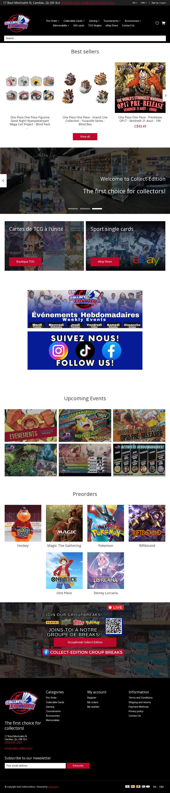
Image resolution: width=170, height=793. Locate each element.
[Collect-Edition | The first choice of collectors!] (20, 23)
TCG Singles (95, 25)
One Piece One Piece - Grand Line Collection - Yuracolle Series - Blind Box (85, 120)
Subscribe (78, 765)
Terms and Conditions (141, 697)
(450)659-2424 (70, 3)
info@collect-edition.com (98, 3)
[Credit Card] (127, 786)
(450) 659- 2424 (13, 742)
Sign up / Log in (159, 3)
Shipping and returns (140, 702)
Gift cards (78, 25)
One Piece (64, 593)
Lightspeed (53, 787)
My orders (92, 702)
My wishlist (93, 706)
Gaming (50, 706)
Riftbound (147, 545)
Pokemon (105, 545)
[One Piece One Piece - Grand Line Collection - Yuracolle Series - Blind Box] (85, 87)
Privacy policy (136, 711)
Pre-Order (51, 697)
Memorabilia (52, 720)
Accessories (53, 715)
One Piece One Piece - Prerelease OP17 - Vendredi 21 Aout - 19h (140, 119)
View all (85, 136)
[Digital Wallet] (146, 786)
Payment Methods (139, 706)
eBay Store (112, 25)
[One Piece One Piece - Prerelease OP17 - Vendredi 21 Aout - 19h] (140, 87)
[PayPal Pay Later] (138, 786)
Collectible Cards (55, 702)
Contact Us (128, 25)
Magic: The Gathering (64, 545)
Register (91, 697)
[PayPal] (133, 786)
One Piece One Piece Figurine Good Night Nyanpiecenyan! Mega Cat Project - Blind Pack (30, 120)
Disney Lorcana (106, 593)
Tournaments (53, 711)
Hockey (23, 545)
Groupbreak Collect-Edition (85, 642)
